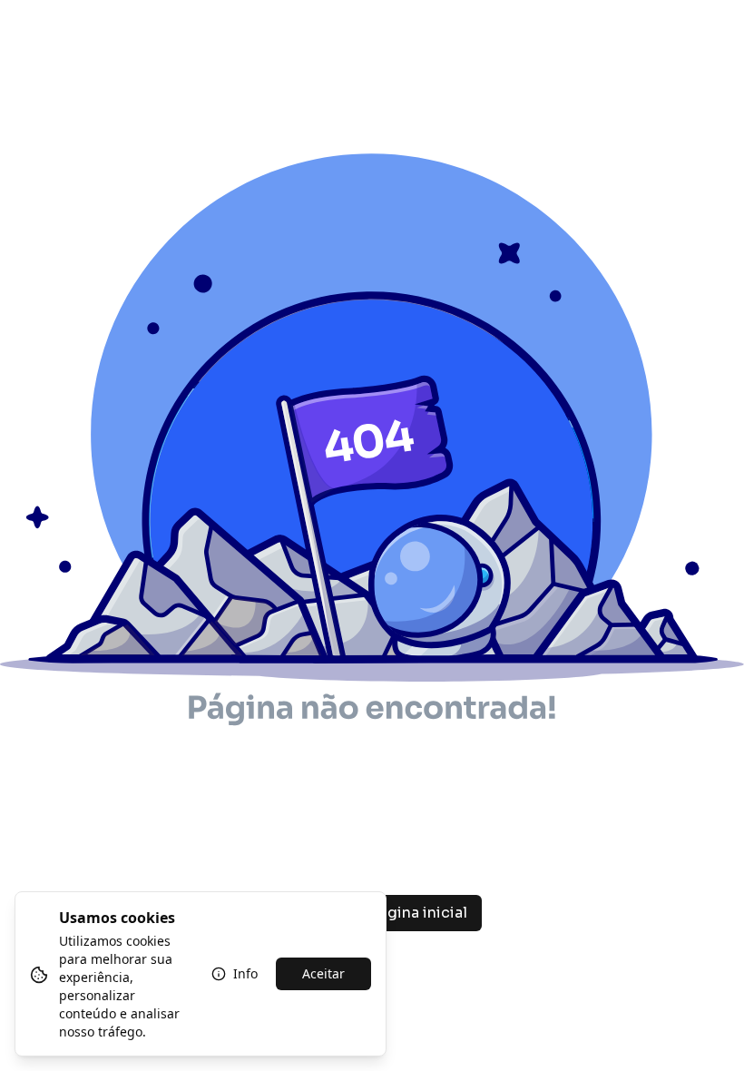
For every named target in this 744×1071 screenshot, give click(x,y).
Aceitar (323, 973)
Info (245, 973)
